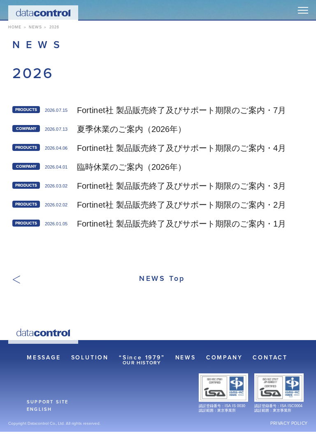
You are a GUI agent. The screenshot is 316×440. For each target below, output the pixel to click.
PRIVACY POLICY (289, 423)
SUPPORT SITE (47, 402)
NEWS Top (162, 278)
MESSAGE (44, 357)
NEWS (185, 357)
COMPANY (224, 357)
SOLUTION (90, 357)
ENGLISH (39, 409)
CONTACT (270, 357)
